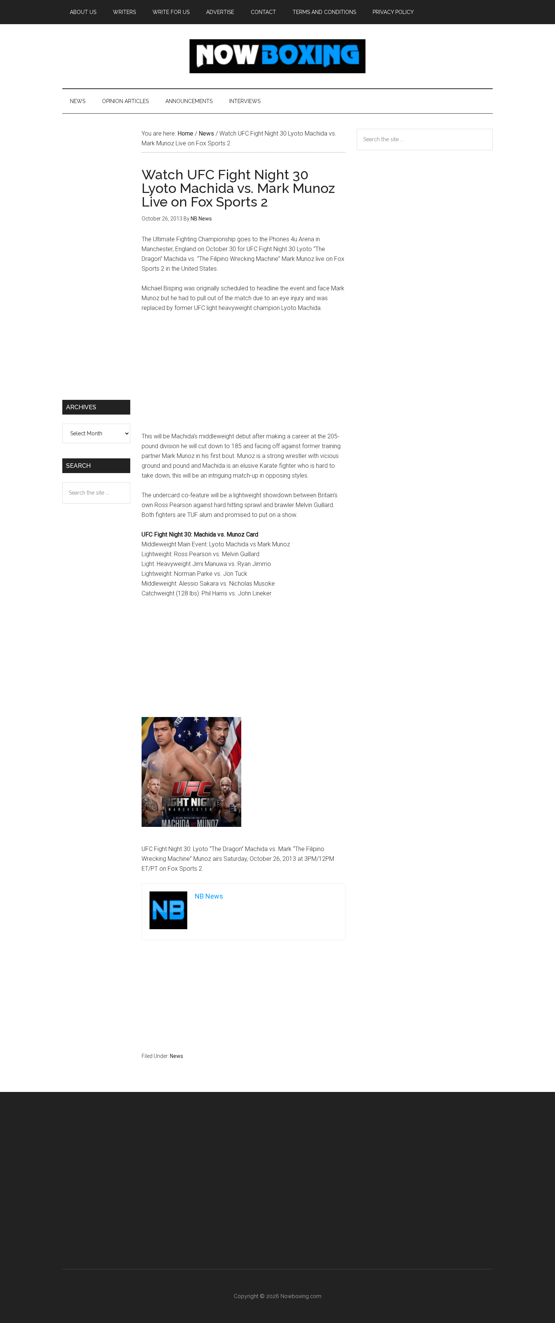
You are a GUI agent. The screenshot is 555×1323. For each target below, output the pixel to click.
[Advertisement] (243, 376)
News (176, 1056)
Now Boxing (277, 56)
